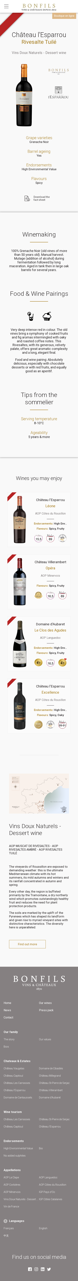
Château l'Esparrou (14, 1090)
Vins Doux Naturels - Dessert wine (39, 53)
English (43, 1228)
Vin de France (11, 1206)
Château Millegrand (50, 1075)
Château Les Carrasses (17, 1083)
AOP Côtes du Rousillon (52, 1184)
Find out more (27, 944)
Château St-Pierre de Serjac (54, 1083)
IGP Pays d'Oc (47, 1192)
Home (7, 1003)
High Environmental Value (39, 169)
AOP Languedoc (48, 1177)
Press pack (46, 1010)
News (7, 1010)
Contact (8, 1017)
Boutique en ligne (64, 15)
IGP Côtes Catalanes (50, 1199)
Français (9, 1228)
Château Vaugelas (14, 1068)
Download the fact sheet (42, 198)
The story (9, 1039)
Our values (45, 1039)
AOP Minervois (12, 1192)
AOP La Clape (11, 1177)
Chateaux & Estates (17, 1061)
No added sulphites (15, 1155)
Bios (6, 1046)
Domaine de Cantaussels (18, 1097)
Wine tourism (13, 1112)
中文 (6, 1235)
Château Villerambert (51, 1090)
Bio (41, 1148)
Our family (11, 1032)
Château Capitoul (13, 1075)
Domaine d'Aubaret (50, 1097)
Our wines (45, 1003)
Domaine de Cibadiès (51, 1068)
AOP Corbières (12, 1184)
